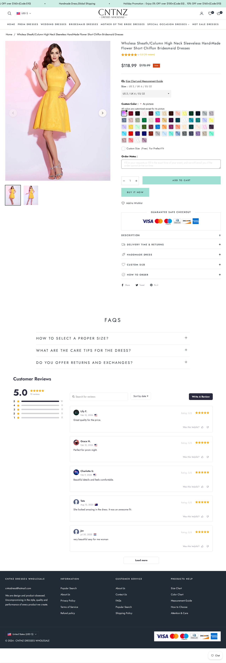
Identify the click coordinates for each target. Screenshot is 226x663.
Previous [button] (13, 113)
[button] (9, 13)
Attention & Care (179, 613)
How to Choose (179, 607)
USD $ (25, 13)
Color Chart (177, 594)
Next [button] (102, 113)
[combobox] (141, 396)
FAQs (118, 600)
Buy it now (135, 192)
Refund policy (68, 613)
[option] (57, 111)
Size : (136, 86)
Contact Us (121, 594)
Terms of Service (69, 607)
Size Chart (176, 588)
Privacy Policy (68, 600)
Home (9, 34)
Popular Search (69, 588)
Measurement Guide (181, 600)
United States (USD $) (23, 634)
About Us (65, 594)
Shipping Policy (124, 613)
